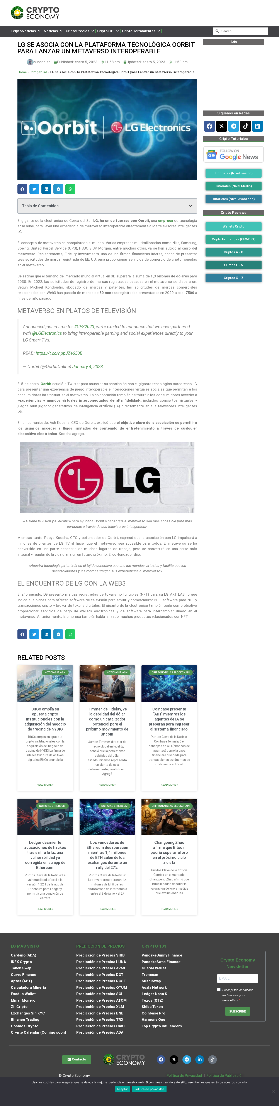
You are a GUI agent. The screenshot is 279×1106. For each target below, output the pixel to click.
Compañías (38, 72)
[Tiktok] (245, 126)
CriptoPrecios (77, 31)
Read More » (45, 784)
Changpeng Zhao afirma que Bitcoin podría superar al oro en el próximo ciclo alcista (169, 852)
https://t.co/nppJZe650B (59, 353)
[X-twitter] (221, 126)
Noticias (51, 31)
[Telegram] (233, 126)
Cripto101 (105, 31)
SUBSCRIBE (237, 1011)
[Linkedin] (257, 126)
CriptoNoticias (23, 31)
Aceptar (122, 1089)
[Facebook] (209, 126)
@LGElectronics (47, 333)
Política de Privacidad (184, 1075)
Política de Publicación (224, 1075)
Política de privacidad (149, 1089)
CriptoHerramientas (138, 31)
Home (22, 72)
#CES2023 (84, 326)
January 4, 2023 (87, 366)
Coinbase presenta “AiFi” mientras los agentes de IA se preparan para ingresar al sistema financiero (169, 719)
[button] (22, 189)
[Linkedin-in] (199, 1059)
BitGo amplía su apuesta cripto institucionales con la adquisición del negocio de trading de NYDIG (45, 719)
